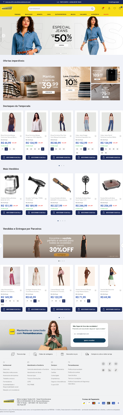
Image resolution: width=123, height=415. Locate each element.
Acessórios (95, 14)
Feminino (17, 14)
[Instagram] (103, 363)
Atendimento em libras (34, 372)
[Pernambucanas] (7, 8)
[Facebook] (109, 363)
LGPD (29, 381)
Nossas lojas (31, 375)
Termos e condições (74, 378)
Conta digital (55, 375)
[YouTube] (115, 363)
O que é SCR (55, 384)
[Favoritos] (114, 8)
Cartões (53, 372)
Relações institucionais (10, 372)
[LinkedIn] (109, 370)
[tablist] (61, 164)
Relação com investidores (11, 390)
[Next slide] (119, 36)
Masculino (28, 14)
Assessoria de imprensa (10, 375)
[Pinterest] (103, 370)
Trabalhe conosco (9, 378)
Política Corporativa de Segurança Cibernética (78, 383)
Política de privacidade (75, 369)
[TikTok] (115, 370)
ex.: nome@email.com (81, 334)
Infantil (39, 14)
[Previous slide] (3, 36)
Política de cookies (74, 372)
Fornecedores (7, 381)
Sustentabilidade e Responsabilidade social (10, 386)
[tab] (56, 53)
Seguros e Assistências (58, 381)
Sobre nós (6, 369)
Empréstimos (55, 378)
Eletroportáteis (60, 14)
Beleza (73, 14)
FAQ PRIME (30, 384)
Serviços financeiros (57, 369)
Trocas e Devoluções (34, 378)
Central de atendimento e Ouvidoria (38, 369)
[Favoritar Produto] (20, 136)
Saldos (106, 14)
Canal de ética (72, 375)
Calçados (83, 14)
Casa (49, 14)
